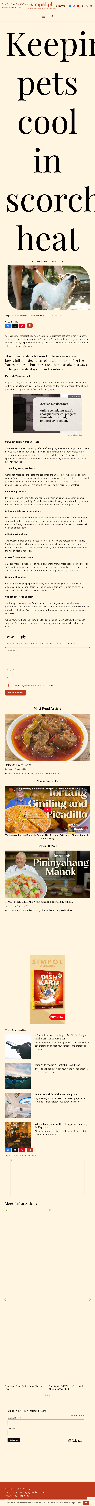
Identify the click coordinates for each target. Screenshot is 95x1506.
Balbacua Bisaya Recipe (18, 764)
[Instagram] (74, 6)
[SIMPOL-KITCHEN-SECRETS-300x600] (47, 989)
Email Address (14, 1418)
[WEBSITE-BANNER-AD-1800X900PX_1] (47, 1177)
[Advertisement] (47, 937)
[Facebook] (70, 6)
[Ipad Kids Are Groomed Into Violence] (69, 1296)
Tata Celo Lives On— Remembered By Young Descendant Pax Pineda (23, 1387)
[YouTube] (78, 6)
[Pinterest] (91, 6)
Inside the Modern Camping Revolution (57, 1064)
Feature (23, 1156)
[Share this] (8, 326)
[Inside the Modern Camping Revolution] (18, 1076)
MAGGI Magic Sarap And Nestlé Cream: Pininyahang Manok (39, 901)
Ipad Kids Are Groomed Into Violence (67, 1386)
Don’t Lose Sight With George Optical (56, 1094)
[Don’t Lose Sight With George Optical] (18, 1105)
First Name (12, 1429)
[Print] (30, 325)
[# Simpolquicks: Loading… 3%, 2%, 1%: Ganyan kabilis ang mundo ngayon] (18, 1046)
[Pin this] (22, 326)
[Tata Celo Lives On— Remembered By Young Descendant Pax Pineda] (25, 1296)
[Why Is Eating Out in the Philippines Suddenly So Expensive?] (18, 1135)
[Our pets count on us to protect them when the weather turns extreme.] (47, 289)
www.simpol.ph (12, 1499)
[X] (87, 6)
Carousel (15, 1156)
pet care (32, 1156)
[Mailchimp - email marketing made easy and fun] (74, 1442)
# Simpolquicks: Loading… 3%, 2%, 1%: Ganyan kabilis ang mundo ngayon (61, 1037)
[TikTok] (82, 6)
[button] (43, 16)
